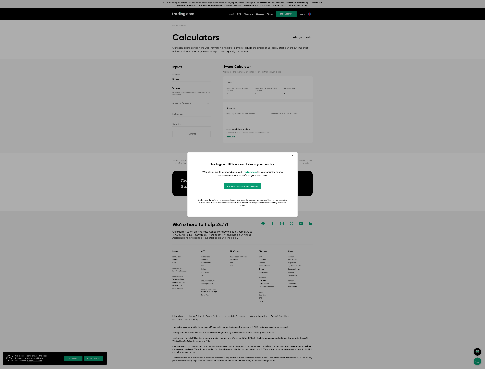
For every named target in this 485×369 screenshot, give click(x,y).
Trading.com (250, 171)
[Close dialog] (292, 155)
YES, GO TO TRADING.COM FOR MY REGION (242, 186)
